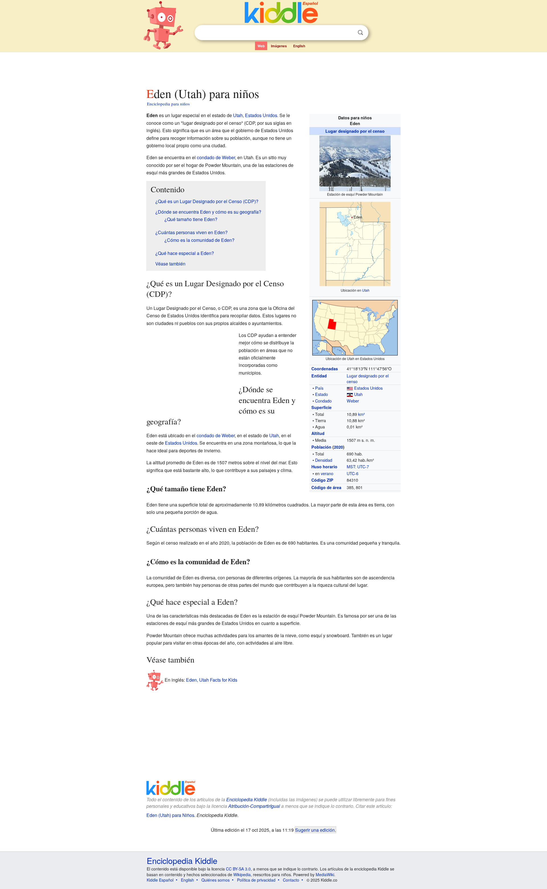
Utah (366, 290)
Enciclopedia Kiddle (246, 799)
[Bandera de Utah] (350, 394)
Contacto (291, 880)
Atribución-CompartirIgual (254, 806)
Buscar (360, 32)
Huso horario (324, 466)
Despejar (349, 33)
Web (261, 45)
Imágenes (279, 45)
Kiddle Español (160, 880)
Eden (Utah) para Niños (170, 815)
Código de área (326, 487)
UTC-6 (352, 473)
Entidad (319, 376)
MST (351, 466)
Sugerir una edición (315, 830)
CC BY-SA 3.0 (238, 869)
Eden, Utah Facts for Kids (211, 680)
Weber (353, 401)
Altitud (317, 433)
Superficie (321, 407)
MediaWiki (325, 874)
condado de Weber (216, 157)
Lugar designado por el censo (355, 131)
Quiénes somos (215, 880)
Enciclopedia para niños (168, 104)
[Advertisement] (273, 68)
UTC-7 (363, 466)
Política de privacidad (256, 880)
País (319, 388)
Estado (321, 394)
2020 (338, 447)
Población (321, 447)
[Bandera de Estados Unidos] (350, 388)
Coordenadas (324, 368)
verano (327, 473)
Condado (323, 401)
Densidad (323, 460)
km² (361, 414)
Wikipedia (242, 874)
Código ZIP (322, 480)
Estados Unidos (368, 388)
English (299, 45)
